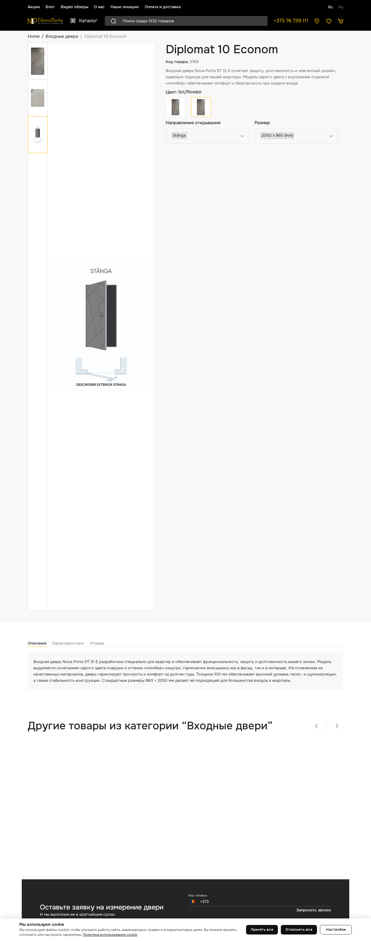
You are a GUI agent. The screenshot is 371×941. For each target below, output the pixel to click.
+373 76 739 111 (290, 21)
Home (34, 36)
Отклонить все (298, 929)
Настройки (336, 929)
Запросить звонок (313, 910)
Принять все (262, 929)
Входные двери (62, 36)
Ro (330, 7)
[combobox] (207, 136)
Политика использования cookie (110, 935)
